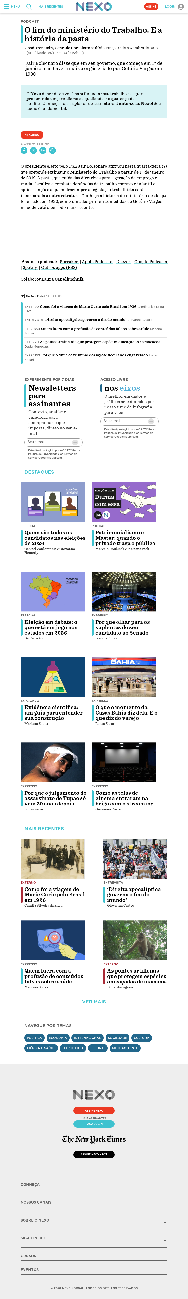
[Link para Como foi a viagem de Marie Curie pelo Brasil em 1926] (53, 859)
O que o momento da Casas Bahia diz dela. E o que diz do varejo (126, 713)
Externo (31, 306)
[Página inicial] (94, 6)
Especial (28, 526)
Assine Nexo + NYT (94, 1154)
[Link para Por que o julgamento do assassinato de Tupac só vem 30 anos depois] (53, 762)
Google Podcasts (151, 261)
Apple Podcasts (97, 261)
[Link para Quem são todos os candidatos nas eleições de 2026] (53, 502)
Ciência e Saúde (41, 1048)
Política (34, 1038)
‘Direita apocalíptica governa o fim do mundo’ (85, 320)
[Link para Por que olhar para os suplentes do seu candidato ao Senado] (124, 592)
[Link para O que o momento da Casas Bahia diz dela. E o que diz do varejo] (124, 677)
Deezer (123, 261)
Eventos (30, 1270)
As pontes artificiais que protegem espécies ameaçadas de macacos (100, 342)
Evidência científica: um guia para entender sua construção (53, 713)
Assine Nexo (94, 1110)
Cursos (28, 1256)
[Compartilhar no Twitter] (33, 150)
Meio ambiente (125, 1048)
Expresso (32, 329)
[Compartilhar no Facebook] (24, 150)
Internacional (87, 1038)
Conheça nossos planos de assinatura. (78, 103)
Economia (58, 1038)
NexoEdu (31, 135)
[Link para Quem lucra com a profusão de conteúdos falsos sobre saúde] (53, 940)
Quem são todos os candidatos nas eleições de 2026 (55, 538)
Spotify (30, 267)
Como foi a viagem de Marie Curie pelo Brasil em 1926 (88, 306)
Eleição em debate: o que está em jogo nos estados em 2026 (50, 627)
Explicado (30, 701)
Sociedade (117, 1038)
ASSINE (151, 6)
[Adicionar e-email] (75, 442)
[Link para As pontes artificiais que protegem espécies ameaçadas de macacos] (135, 940)
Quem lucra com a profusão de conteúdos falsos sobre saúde (95, 329)
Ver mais (94, 1001)
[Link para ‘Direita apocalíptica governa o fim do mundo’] (135, 859)
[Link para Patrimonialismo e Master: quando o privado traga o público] (124, 502)
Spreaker (69, 261)
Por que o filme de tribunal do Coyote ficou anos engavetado (94, 355)
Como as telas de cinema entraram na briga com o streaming (124, 798)
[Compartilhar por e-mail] (42, 150)
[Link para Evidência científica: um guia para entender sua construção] (53, 677)
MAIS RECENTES (51, 6)
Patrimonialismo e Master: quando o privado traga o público (125, 538)
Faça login (94, 1124)
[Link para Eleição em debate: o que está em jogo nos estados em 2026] (53, 592)
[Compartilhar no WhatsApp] (52, 150)
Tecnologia (73, 1048)
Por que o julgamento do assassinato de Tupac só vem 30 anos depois (55, 798)
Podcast (99, 526)
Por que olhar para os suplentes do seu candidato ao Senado (122, 627)
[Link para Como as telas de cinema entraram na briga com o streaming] (124, 762)
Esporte (98, 1048)
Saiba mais (54, 296)
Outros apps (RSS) (59, 267)
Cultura (141, 1038)
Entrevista (33, 320)
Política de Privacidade (42, 453)
